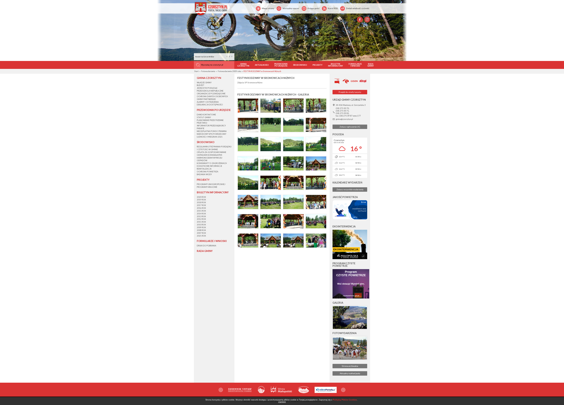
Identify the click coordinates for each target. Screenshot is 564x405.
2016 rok (201, 208)
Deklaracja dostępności (210, 104)
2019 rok (201, 199)
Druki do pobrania (206, 245)
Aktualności (262, 65)
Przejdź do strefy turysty (350, 92)
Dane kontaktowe (206, 114)
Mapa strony (268, 8)
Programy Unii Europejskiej (211, 184)
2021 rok (201, 236)
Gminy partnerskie (206, 99)
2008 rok (201, 230)
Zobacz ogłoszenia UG (350, 126)
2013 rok (201, 216)
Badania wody (204, 174)
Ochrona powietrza (207, 171)
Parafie (200, 128)
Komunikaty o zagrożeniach (212, 163)
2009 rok (201, 227)
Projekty (317, 65)
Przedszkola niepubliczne (210, 91)
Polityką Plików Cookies (345, 400)
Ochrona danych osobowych (212, 96)
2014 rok (201, 213)
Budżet (200, 85)
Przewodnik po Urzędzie (281, 65)
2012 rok (201, 219)
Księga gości (313, 8)
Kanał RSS (333, 8)
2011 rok (201, 222)
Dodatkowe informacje (209, 166)
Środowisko (300, 65)
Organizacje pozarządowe (211, 93)
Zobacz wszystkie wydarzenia (349, 189)
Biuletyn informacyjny (335, 65)
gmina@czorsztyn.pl (344, 119)
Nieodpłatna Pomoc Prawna (212, 131)
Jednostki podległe (207, 88)
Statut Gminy (204, 117)
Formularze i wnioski (355, 65)
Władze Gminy (204, 82)
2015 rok (201, 211)
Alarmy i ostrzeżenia (208, 102)
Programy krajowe (207, 187)
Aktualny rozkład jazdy (350, 373)
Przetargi (202, 123)
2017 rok (201, 205)
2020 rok (201, 197)
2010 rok (201, 224)
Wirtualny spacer (290, 8)
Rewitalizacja (204, 169)
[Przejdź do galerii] (350, 317)
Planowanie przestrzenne (210, 120)
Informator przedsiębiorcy (211, 125)
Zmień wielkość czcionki (357, 8)
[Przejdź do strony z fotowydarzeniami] (350, 348)
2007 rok (201, 233)
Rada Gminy (370, 65)
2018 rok (201, 202)
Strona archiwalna (350, 366)
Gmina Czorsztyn (243, 65)
